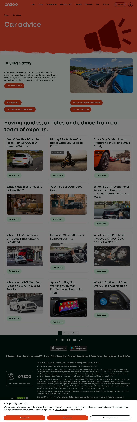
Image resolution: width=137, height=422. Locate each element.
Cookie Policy (61, 410)
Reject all (67, 418)
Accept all (24, 418)
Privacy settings (110, 418)
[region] (68, 411)
